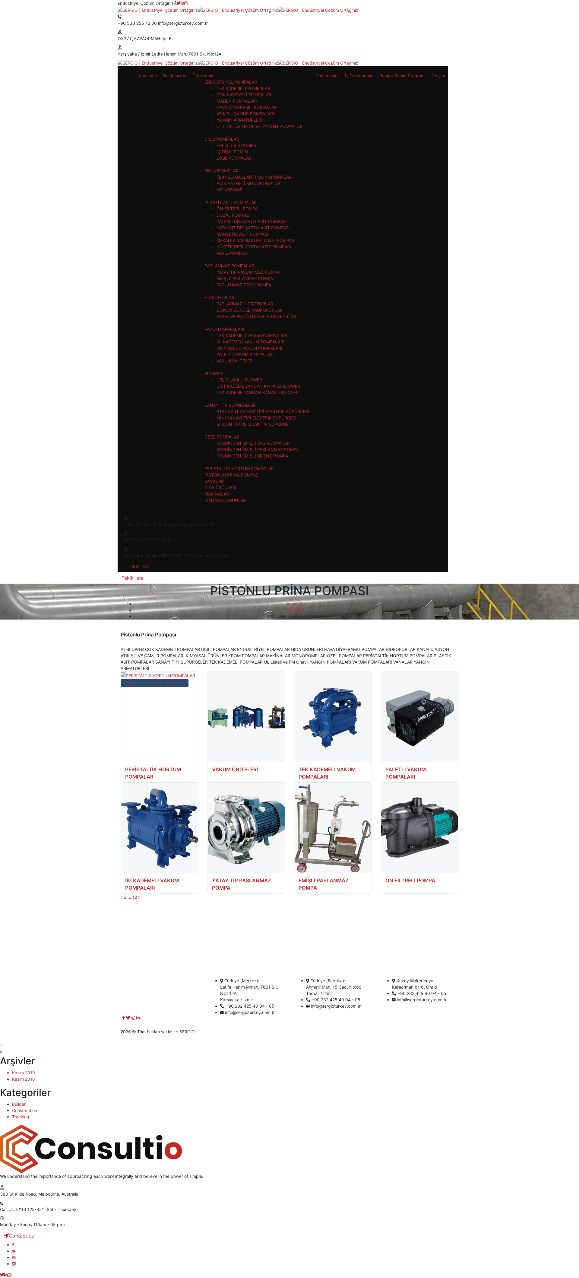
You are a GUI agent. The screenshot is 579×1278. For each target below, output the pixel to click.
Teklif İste (139, 566)
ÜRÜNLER (295, 610)
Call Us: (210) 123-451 (22, 1209)
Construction (24, 1110)
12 (134, 897)
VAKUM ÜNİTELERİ (235, 769)
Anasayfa (295, 603)
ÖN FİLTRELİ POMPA (410, 881)
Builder (19, 1104)
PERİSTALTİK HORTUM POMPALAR (153, 683)
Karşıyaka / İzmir (134, 53)
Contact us (21, 1236)
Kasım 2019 (23, 1072)
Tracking (20, 1116)
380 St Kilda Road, (18, 1194)
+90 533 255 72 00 (137, 23)
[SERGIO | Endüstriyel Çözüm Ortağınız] (158, 9)
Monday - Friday (16, 1224)
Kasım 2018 (23, 1079)
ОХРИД (125, 38)
